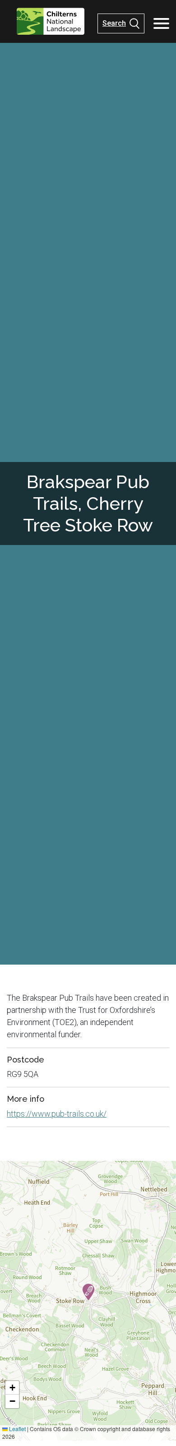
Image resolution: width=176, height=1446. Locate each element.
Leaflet (17, 1428)
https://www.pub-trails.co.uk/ (57, 1113)
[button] (88, 1292)
